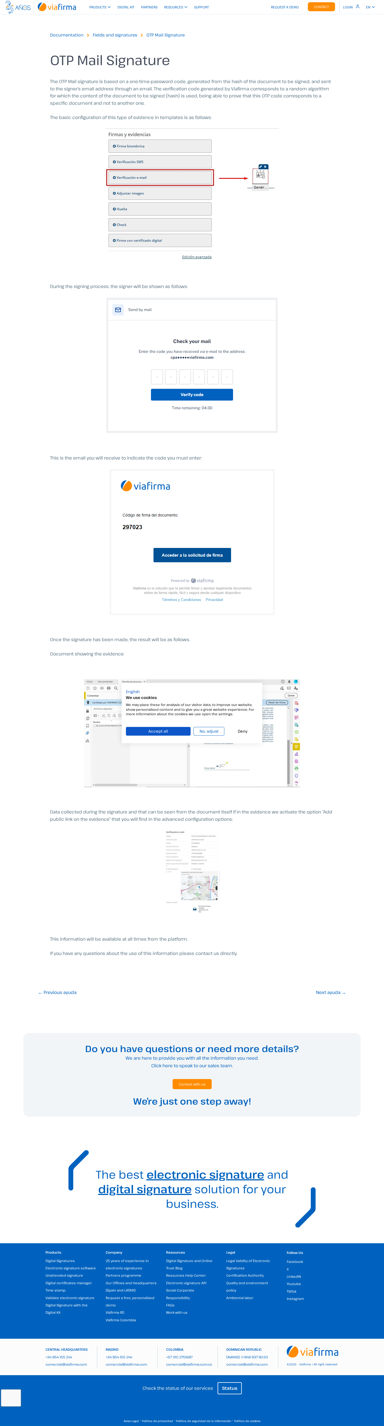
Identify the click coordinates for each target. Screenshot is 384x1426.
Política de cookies (247, 1421)
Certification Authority (245, 1275)
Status (229, 1388)
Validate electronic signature (70, 1297)
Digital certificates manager (69, 1283)
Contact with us (192, 1084)
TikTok (291, 1291)
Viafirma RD (115, 1312)
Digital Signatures (60, 1260)
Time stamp (55, 1290)
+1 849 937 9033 (254, 1357)
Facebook (295, 1261)
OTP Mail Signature (165, 35)
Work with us (177, 1312)
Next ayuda (331, 992)
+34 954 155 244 (59, 1357)
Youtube (294, 1283)
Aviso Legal (131, 1421)
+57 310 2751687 (179, 1357)
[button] (133, 691)
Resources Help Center (186, 1275)
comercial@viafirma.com (66, 1364)
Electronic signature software (71, 1268)
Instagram (295, 1298)
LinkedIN (294, 1276)
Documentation (66, 35)
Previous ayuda (57, 992)
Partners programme (123, 1275)
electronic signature (205, 1174)
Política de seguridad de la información (203, 1421)
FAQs (170, 1305)
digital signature (145, 1188)
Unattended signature (64, 1275)
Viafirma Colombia (121, 1320)
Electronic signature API (186, 1283)
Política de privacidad (157, 1421)
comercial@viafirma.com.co (189, 1364)
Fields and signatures (115, 35)
